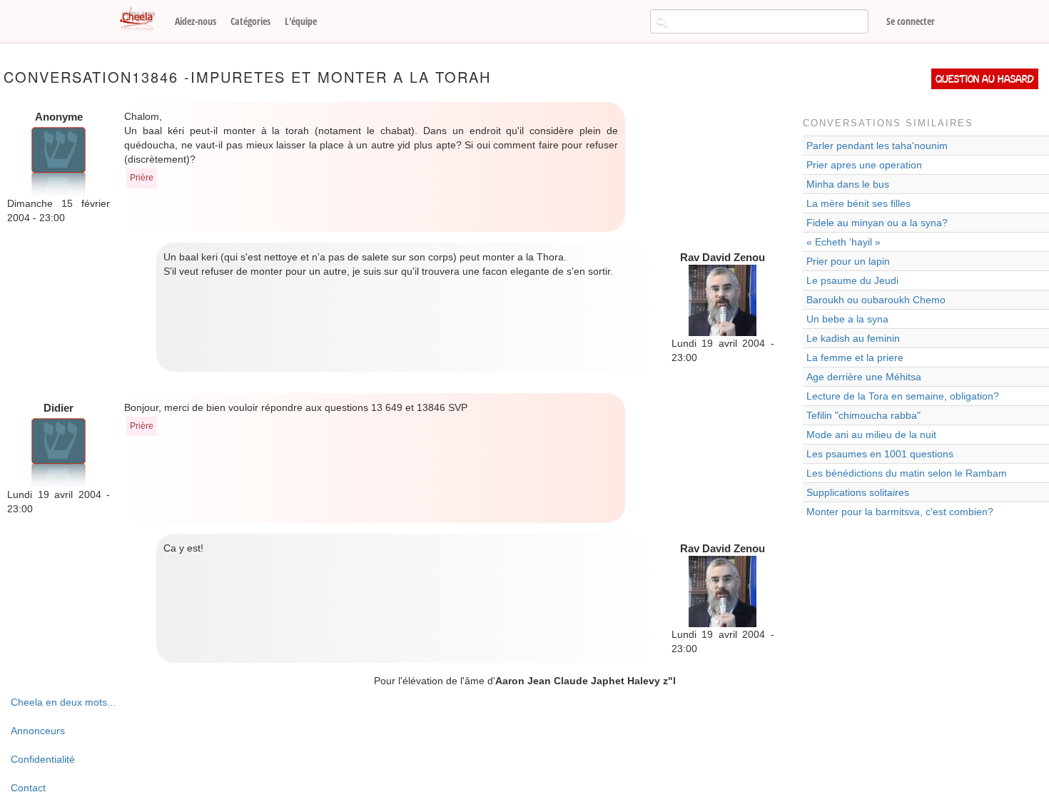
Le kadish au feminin (853, 338)
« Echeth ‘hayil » (843, 242)
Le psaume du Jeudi (852, 280)
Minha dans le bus (847, 184)
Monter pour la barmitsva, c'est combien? (899, 511)
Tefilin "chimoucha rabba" (863, 415)
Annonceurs (38, 730)
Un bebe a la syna (847, 319)
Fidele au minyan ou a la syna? (877, 222)
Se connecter (910, 21)
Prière (141, 178)
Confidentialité (43, 759)
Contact (28, 787)
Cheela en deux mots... (63, 702)
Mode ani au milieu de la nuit (871, 434)
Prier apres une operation (864, 165)
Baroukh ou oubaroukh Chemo (876, 299)
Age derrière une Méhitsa (863, 376)
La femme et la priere (854, 357)
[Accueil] (143, 20)
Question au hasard (985, 79)
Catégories (250, 21)
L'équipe (301, 21)
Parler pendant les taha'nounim (877, 145)
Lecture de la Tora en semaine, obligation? (902, 396)
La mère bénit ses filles (858, 203)
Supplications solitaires (857, 492)
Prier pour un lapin (848, 261)
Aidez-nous (195, 21)
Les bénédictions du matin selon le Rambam (906, 473)
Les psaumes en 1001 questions (879, 454)
